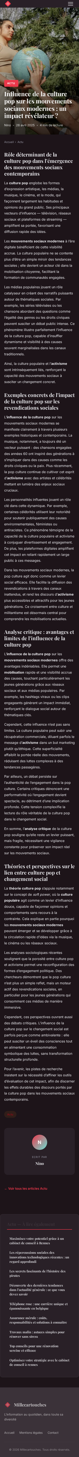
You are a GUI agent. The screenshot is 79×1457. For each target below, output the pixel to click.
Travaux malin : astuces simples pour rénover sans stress (37, 1334)
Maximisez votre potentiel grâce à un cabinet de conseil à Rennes (36, 1240)
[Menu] (70, 3)
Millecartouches (30, 1405)
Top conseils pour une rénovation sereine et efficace (33, 1348)
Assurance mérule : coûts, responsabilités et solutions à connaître (38, 1320)
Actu (11, 83)
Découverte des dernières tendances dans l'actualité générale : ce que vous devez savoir (37, 1289)
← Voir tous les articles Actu (25, 1188)
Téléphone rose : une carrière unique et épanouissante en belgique (38, 1306)
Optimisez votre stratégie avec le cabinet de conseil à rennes (39, 1362)
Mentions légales (31, 1432)
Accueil (9, 142)
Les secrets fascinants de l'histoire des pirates (37, 1273)
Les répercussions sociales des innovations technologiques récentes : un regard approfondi (39, 1257)
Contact (53, 1432)
